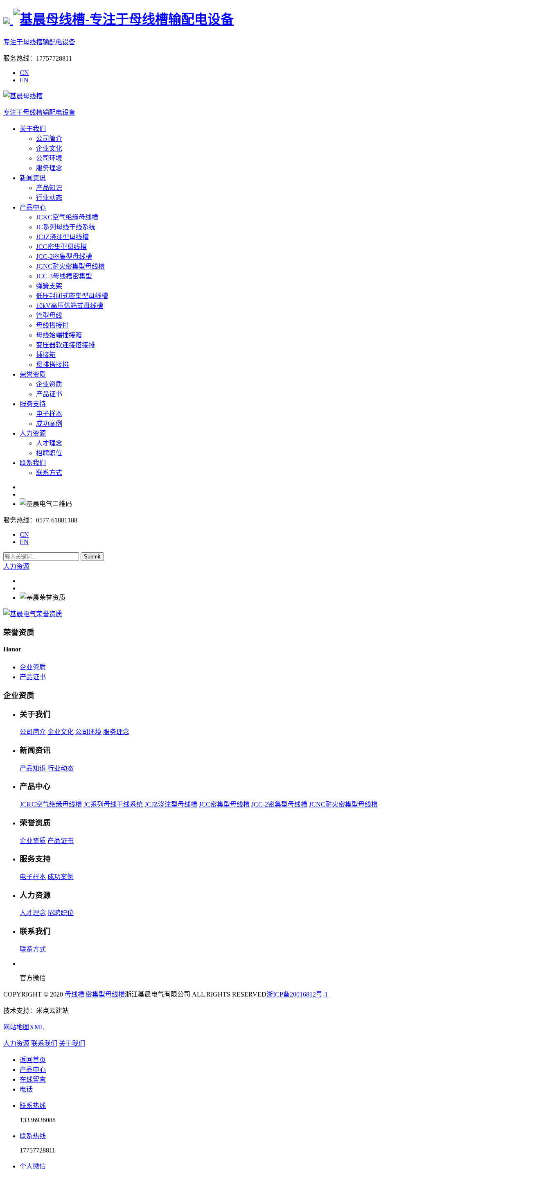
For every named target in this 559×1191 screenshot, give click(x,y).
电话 (26, 1089)
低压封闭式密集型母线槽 (72, 295)
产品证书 (49, 394)
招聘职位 (49, 453)
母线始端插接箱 (59, 335)
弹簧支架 (49, 285)
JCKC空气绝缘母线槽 (67, 217)
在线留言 (33, 1079)
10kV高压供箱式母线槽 (69, 305)
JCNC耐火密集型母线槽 (70, 266)
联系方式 (49, 472)
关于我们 (33, 128)
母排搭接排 (52, 364)
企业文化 (49, 148)
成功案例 (49, 423)
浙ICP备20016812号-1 (297, 994)
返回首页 (33, 1059)
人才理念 (49, 443)
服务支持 (33, 403)
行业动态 (49, 197)
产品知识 (49, 187)
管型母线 (49, 315)
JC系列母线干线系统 (65, 227)
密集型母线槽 (105, 994)
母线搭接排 (52, 325)
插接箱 (46, 354)
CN (24, 72)
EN (24, 80)
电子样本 (49, 413)
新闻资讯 (33, 177)
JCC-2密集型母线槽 (64, 256)
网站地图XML (23, 1027)
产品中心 (33, 207)
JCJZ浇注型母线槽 (62, 236)
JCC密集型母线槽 (61, 246)
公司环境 (49, 158)
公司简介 (49, 138)
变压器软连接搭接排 (65, 344)
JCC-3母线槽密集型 (64, 276)
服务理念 (49, 168)
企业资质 (49, 384)
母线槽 (74, 994)
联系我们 (33, 462)
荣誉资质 (33, 374)
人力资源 (33, 433)
